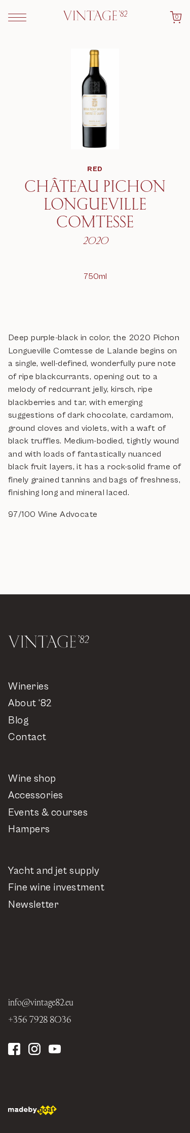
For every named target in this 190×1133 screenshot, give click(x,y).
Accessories (35, 795)
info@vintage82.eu (40, 1002)
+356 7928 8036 (39, 1019)
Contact (27, 737)
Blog (18, 720)
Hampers (29, 829)
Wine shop (32, 779)
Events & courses (48, 813)
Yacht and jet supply (53, 871)
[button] (17, 17)
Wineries (28, 687)
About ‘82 (30, 703)
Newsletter (33, 905)
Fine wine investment (56, 888)
